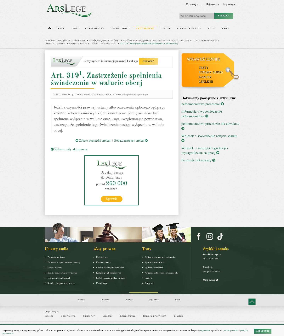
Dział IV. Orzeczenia (55, 43)
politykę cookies (231, 330)
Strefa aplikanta (189, 28)
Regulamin (154, 299)
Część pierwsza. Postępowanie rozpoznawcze (144, 40)
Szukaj (223, 16)
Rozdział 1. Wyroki (78, 43)
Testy (60, 28)
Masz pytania (209, 279)
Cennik (75, 28)
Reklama (105, 299)
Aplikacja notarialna (154, 267)
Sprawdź (111, 199)
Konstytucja (101, 283)
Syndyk (148, 277)
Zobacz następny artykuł (129, 140)
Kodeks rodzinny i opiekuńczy (110, 267)
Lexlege (49, 315)
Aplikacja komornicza (155, 262)
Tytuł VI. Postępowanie (206, 40)
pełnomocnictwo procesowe (201, 103)
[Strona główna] (50, 29)
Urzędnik (107, 315)
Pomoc (81, 299)
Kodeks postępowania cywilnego (104, 40)
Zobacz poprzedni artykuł (94, 140)
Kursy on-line (94, 28)
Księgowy (149, 283)
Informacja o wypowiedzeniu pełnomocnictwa (201, 113)
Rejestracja (212, 4)
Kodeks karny (102, 257)
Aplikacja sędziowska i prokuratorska (161, 272)
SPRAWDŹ (148, 61)
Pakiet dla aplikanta (56, 257)
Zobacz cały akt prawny (71, 149)
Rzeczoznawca (127, 315)
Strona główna (63, 40)
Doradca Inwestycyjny (155, 315)
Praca (177, 299)
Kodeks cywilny (55, 267)
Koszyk (193, 4)
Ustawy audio (120, 28)
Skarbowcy (89, 315)
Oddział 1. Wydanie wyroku (103, 43)
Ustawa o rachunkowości (59, 277)
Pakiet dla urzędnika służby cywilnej (64, 262)
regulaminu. (205, 330)
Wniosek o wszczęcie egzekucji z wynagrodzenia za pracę (204, 150)
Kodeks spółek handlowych (108, 272)
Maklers (178, 315)
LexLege (206, 81)
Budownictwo (68, 315)
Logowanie (229, 4)
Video (211, 28)
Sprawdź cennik (203, 59)
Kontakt (129, 299)
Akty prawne (145, 28)
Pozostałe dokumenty (196, 160)
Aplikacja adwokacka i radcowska (160, 257)
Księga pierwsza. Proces (180, 40)
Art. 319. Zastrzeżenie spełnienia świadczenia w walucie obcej (149, 43)
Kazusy (165, 28)
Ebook (226, 28)
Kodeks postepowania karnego (61, 283)
